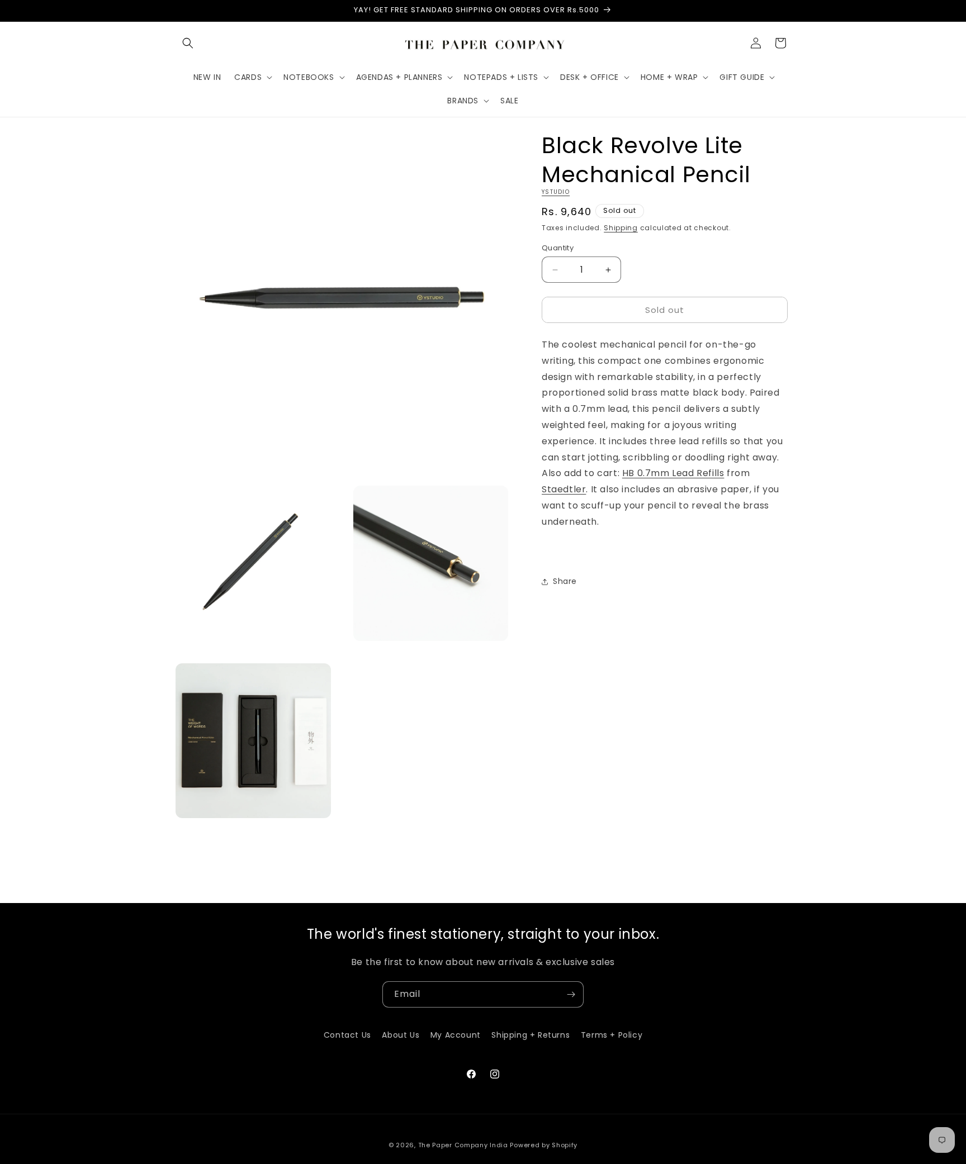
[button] (188, 43)
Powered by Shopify (543, 1145)
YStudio (556, 192)
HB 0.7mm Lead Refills (673, 473)
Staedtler (564, 489)
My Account (455, 1035)
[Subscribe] (570, 994)
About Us (400, 1035)
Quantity (558, 248)
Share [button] (565, 581)
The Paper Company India (463, 1145)
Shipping (621, 227)
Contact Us (347, 1035)
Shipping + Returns (530, 1035)
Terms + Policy (611, 1035)
